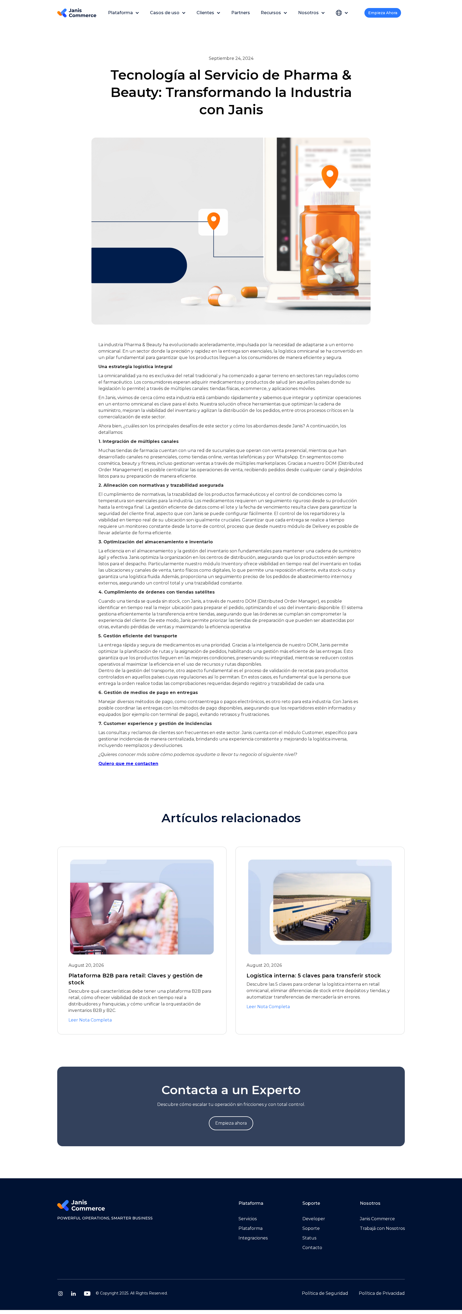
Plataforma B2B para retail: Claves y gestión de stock (135, 979)
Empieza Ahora (382, 12)
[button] (124, 12)
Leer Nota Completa (90, 1020)
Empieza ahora (231, 1123)
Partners (240, 12)
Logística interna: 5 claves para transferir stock (314, 975)
